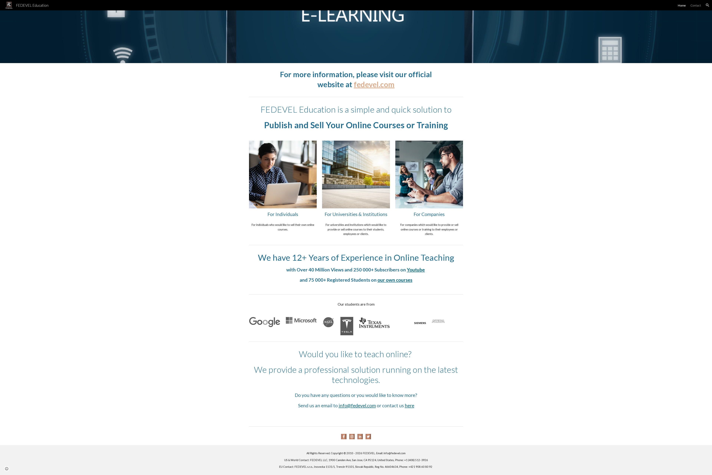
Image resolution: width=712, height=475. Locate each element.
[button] (707, 5)
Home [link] (682, 5)
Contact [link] (695, 5)
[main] (356, 79)
